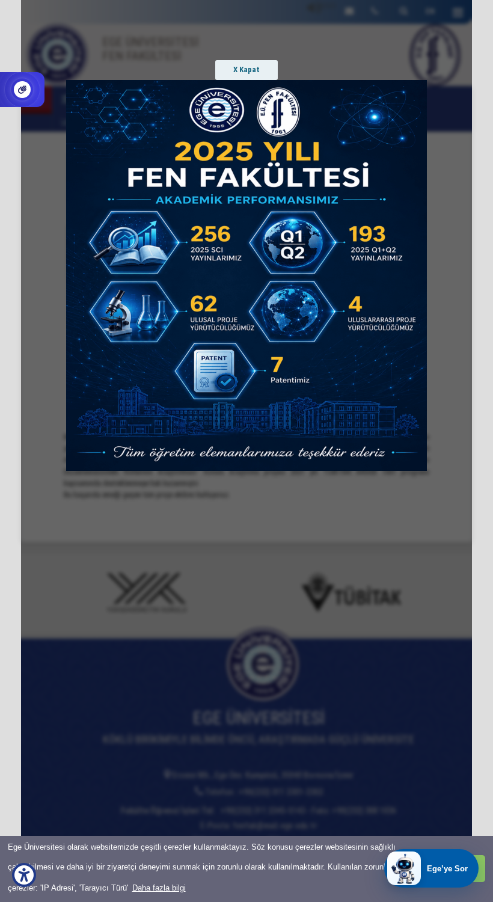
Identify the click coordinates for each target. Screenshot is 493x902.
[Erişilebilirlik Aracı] (24, 875)
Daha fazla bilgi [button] (159, 887)
